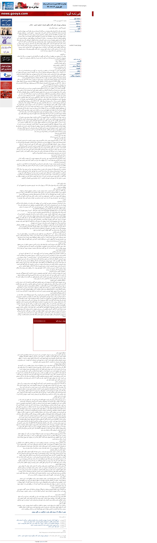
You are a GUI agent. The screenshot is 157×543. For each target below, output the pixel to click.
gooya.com (42, 541)
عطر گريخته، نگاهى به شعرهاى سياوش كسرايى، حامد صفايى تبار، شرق (41, 521)
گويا (79, 28)
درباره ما (77, 31)
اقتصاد (78, 68)
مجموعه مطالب (75, 76)
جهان (78, 71)
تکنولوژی (77, 73)
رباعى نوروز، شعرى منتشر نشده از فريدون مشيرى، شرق (45, 525)
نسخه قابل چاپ (51, 512)
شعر (64, 512)
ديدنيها (78, 23)
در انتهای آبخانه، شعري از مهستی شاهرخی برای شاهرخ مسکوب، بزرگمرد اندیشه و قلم (38, 520)
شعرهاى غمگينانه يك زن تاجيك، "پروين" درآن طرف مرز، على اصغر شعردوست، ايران (38, 523)
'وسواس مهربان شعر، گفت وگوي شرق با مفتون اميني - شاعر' (33, 535)
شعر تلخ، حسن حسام (53, 526)
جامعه (78, 63)
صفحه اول (77, 18)
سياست (77, 21)
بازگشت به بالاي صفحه (38, 512)
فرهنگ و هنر (76, 66)
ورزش (78, 26)
